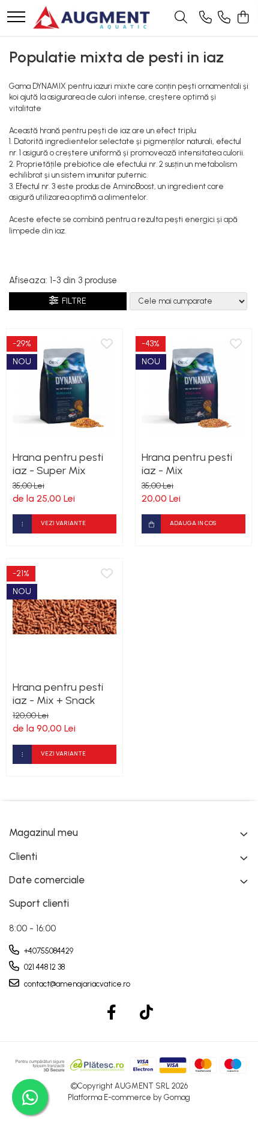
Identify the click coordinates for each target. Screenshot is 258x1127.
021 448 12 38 (43, 967)
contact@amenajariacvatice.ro (76, 983)
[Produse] (16, 17)
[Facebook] (111, 1013)
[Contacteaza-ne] (205, 18)
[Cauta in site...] (181, 18)
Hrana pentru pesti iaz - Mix (187, 464)
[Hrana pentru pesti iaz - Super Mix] (64, 387)
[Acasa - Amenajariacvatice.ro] (92, 18)
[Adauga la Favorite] (106, 344)
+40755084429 (47, 950)
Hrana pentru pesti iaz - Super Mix (58, 464)
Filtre (72, 301)
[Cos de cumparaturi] (242, 18)
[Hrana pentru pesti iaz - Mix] (193, 387)
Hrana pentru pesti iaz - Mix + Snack (58, 694)
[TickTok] (146, 1013)
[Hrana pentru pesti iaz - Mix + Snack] (64, 617)
